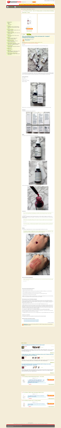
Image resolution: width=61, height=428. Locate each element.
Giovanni (12, 30)
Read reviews (11, 6)
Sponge (12, 41)
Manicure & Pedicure (35, 423)
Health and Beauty (16, 423)
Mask (8, 23)
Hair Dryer (16, 44)
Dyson (10, 44)
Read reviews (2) (51, 398)
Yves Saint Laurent (14, 27)
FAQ (51, 0)
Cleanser (15, 35)
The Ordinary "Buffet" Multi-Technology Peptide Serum (33, 392)
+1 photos (42, 367)
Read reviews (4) (29, 30)
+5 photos (42, 357)
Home (22, 9)
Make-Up (9, 37)
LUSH (8, 53)
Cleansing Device (10, 43)
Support (53, 0)
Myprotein (18, 46)
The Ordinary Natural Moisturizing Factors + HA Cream (33, 376)
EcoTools (9, 41)
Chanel (10, 27)
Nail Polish (9, 32)
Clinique (11, 35)
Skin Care (33, 9)
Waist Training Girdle (14, 46)
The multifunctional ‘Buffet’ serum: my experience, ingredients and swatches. (36, 396)
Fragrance (30, 423)
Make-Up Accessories (11, 40)
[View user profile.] (23, 348)
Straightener (13, 44)
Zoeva (14, 41)
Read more (51, 352)
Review (24, 34)
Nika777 (26, 346)
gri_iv (25, 366)
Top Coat (9, 33)
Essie (11, 33)
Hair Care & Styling (10, 29)
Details (28, 34)
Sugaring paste (18, 53)
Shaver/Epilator (15, 43)
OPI (15, 32)
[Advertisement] (13, 15)
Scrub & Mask (10, 54)
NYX (16, 38)
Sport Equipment (10, 45)
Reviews (24, 9)
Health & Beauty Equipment (41, 423)
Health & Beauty (29, 9)
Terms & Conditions (47, 0)
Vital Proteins (16, 51)
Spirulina (9, 51)
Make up (24, 423)
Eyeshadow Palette (12, 38)
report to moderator (51, 322)
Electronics (46, 423)
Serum (18, 35)
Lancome (12, 26)
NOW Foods (12, 51)
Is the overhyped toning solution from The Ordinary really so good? (36, 404)
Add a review (18, 6)
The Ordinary (9, 24)
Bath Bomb (11, 53)
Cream (8, 35)
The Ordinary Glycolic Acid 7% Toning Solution (32, 400)
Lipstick (9, 38)
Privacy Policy (20, 425)
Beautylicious (26, 324)
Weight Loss (9, 48)
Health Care (9, 50)
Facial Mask (9, 36)
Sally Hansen (13, 32)
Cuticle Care (18, 32)
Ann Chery (9, 46)
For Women (9, 26)
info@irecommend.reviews (10, 426)
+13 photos (42, 347)
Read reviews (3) (51, 384)
